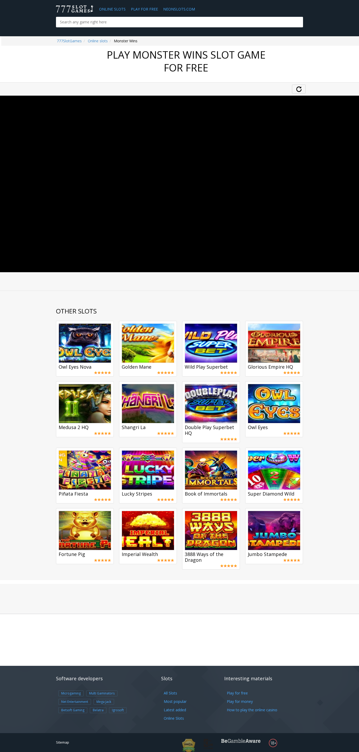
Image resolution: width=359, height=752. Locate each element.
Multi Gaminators (102, 693)
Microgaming (71, 693)
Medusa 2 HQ (74, 427)
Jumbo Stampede (267, 554)
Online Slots (112, 9)
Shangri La (134, 427)
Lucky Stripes (137, 494)
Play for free (237, 693)
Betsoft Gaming (72, 710)
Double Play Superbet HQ (209, 430)
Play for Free (144, 9)
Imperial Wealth (140, 554)
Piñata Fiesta (73, 494)
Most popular (175, 701)
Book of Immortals (206, 494)
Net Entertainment (74, 701)
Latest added (175, 709)
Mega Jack (103, 701)
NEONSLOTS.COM (179, 9)
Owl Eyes (258, 427)
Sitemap (62, 742)
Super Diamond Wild (271, 494)
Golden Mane (136, 367)
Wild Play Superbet (206, 367)
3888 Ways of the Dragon (204, 557)
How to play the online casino (252, 709)
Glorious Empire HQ (270, 367)
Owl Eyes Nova (75, 367)
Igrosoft (118, 710)
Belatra (98, 710)
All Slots (170, 693)
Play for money (240, 701)
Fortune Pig (72, 554)
